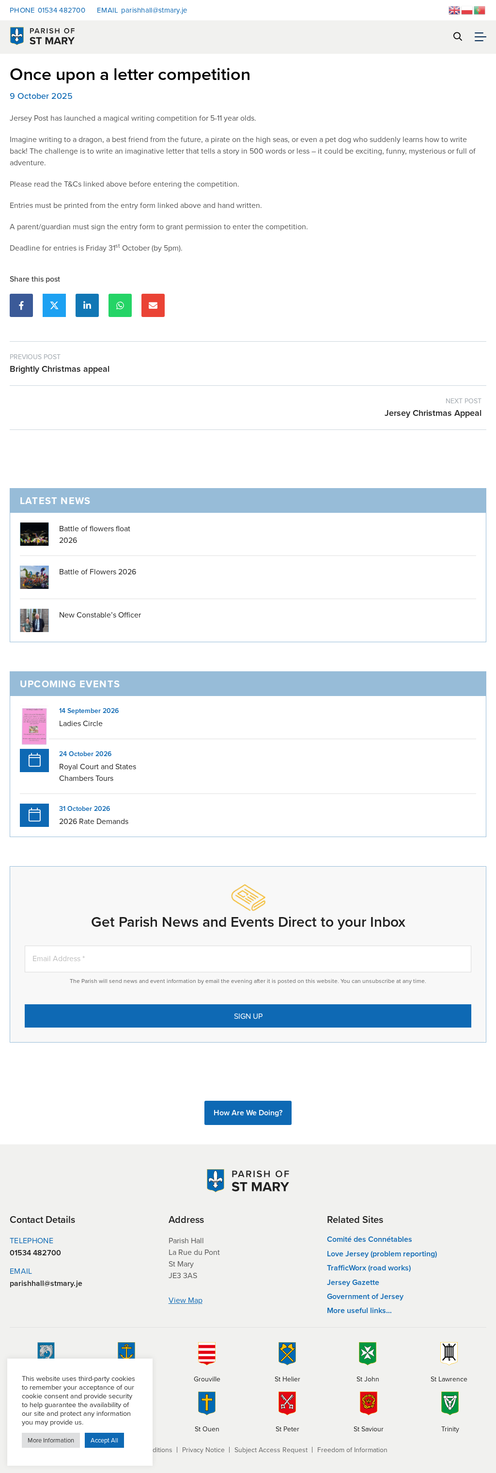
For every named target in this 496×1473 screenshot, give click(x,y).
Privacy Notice (203, 1450)
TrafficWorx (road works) (369, 1267)
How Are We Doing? (248, 1112)
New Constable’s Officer (100, 614)
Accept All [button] (104, 1440)
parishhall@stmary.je (142, 10)
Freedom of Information (352, 1450)
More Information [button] (51, 1440)
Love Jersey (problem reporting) (382, 1253)
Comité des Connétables (369, 1239)
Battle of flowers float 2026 (94, 534)
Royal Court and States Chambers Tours (97, 772)
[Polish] (467, 9)
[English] (455, 9)
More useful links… (359, 1310)
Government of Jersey (365, 1296)
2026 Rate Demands (93, 821)
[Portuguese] (480, 9)
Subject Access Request (271, 1450)
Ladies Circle (81, 723)
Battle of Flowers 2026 (97, 571)
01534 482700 (47, 10)
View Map (185, 1300)
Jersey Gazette (353, 1282)
